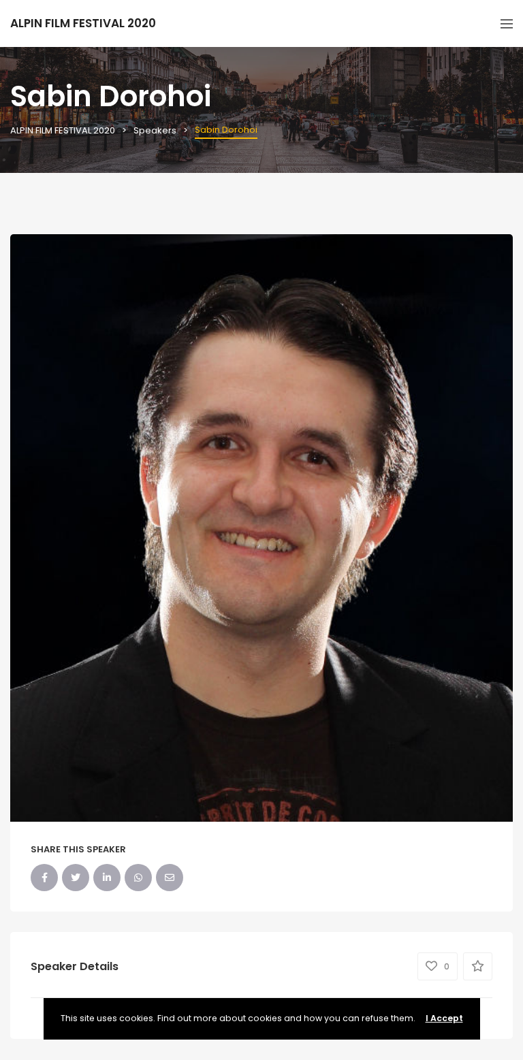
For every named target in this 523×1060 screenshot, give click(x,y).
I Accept (444, 1018)
